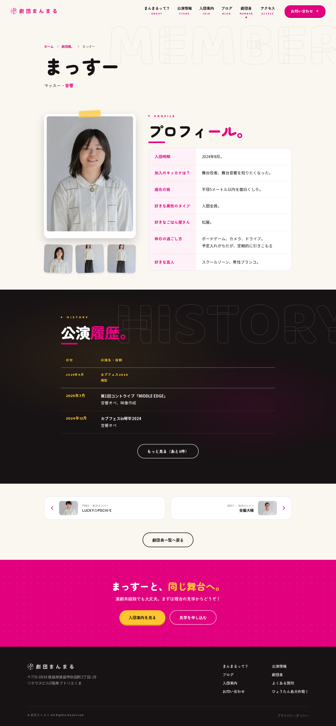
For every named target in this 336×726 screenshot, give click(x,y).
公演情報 (184, 11)
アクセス (267, 11)
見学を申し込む (193, 617)
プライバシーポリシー (293, 715)
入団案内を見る (142, 617)
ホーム (49, 46)
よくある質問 (283, 683)
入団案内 (206, 11)
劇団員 (246, 11)
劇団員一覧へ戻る (168, 540)
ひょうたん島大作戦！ (290, 691)
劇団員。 (68, 46)
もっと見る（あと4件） (168, 451)
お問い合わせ (302, 11)
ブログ (226, 11)
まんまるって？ (157, 11)
